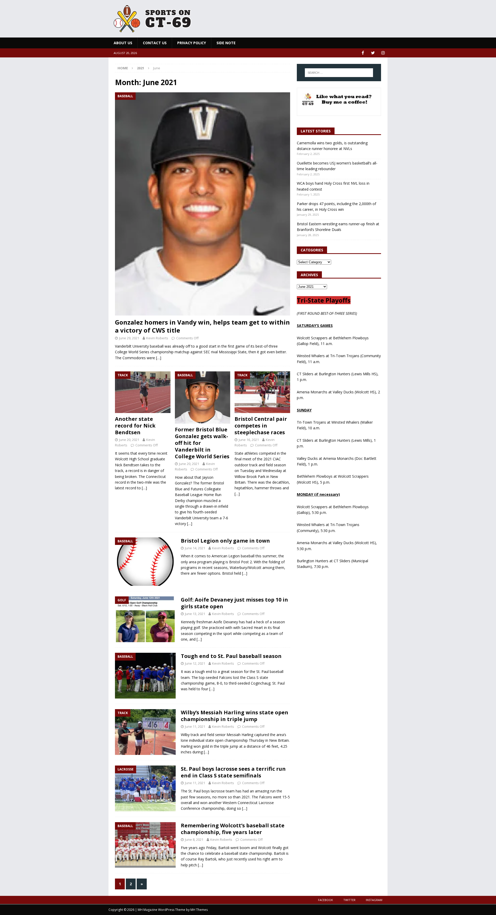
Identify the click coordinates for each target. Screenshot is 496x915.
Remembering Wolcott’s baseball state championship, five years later (232, 829)
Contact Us (155, 42)
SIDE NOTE (226, 42)
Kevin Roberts (157, 338)
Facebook (325, 900)
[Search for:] (339, 72)
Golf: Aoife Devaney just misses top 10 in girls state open (234, 603)
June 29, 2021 (129, 338)
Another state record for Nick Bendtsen (135, 425)
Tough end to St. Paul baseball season (231, 655)
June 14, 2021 (195, 548)
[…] (158, 357)
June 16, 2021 (249, 439)
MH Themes (199, 910)
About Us (123, 42)
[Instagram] (383, 52)
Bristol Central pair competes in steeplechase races (261, 425)
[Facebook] (362, 52)
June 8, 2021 (194, 839)
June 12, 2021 (195, 663)
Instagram (374, 900)
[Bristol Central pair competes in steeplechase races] (262, 392)
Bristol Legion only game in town (225, 540)
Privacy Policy (191, 42)
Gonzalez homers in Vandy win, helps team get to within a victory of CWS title (202, 326)
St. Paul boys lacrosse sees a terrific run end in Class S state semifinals (233, 772)
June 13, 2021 (195, 613)
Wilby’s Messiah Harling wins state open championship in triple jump (234, 716)
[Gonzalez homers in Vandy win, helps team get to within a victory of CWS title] (202, 204)
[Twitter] (372, 52)
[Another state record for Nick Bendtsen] (143, 392)
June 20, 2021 (129, 439)
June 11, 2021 (195, 726)
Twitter (349, 900)
